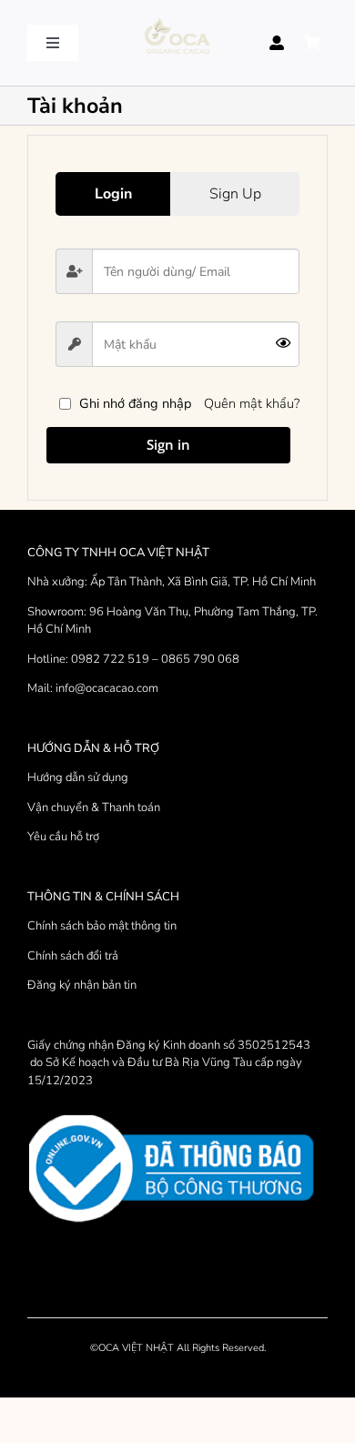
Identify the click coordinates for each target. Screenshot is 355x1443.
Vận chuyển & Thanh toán (93, 807)
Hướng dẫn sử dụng (77, 777)
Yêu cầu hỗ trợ (63, 836)
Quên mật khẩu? (251, 403)
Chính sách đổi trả (72, 956)
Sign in (168, 444)
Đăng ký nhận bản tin (82, 985)
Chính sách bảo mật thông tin (102, 926)
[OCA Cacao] (177, 19)
